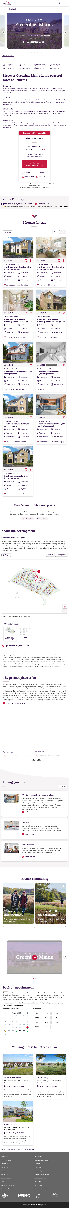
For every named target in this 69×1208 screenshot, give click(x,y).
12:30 (37, 1018)
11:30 (46, 1013)
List (63, 232)
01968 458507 (34, 146)
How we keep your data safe (13, 1005)
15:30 (37, 1027)
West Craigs (42, 1078)
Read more (64, 207)
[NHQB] (37, 1196)
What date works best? (11, 1009)
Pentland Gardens (12, 1078)
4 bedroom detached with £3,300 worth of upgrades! (51, 425)
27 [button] (16, 1030)
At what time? (38, 1009)
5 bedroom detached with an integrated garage (16, 477)
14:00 (37, 1022)
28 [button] (20, 1030)
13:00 (46, 1018)
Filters (9, 232)
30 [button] (27, 1030)
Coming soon (61, 555)
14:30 (46, 1022)
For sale (50, 555)
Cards (56, 232)
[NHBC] (24, 1195)
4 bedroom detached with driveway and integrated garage (18, 320)
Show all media (8, 56)
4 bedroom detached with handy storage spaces (18, 373)
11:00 (37, 1013)
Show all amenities (34, 760)
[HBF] (55, 1196)
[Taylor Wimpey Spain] (4, 1196)
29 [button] (24, 1030)
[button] (33, 571)
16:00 (46, 1027)
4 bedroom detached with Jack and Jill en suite (17, 425)
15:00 (56, 1022)
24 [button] (5, 1030)
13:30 (56, 1018)
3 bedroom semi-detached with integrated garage (17, 268)
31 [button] (5, 1033)
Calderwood (9, 1124)
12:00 (56, 1013)
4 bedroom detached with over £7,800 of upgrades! (50, 373)
